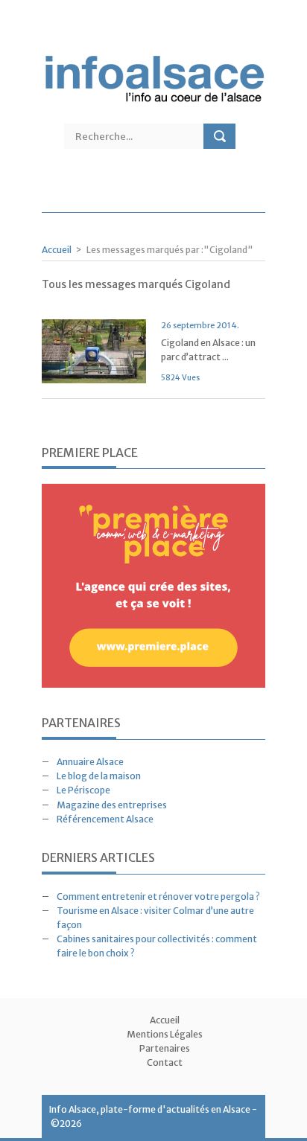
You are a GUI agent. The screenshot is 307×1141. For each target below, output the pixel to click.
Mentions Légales (165, 1034)
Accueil (57, 249)
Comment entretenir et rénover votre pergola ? (158, 896)
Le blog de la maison (99, 776)
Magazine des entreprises (112, 805)
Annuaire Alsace (90, 761)
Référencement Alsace (105, 819)
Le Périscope (83, 790)
